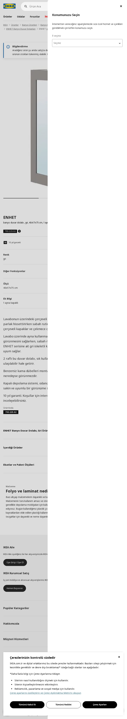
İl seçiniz (56, 35)
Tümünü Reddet (63, 704)
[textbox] (87, 43)
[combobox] (87, 43)
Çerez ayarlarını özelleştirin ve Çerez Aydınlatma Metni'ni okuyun (45, 692)
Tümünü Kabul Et (27, 704)
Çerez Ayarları (100, 704)
